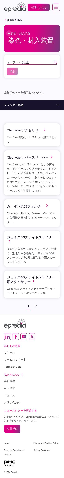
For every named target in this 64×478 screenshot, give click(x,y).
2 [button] (36, 306)
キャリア (9, 388)
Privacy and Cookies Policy (45, 443)
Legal (6, 443)
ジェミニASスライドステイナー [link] (31, 237)
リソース (9, 352)
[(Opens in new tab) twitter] (32, 337)
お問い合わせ (12, 402)
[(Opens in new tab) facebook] (16, 337)
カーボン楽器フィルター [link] (25, 206)
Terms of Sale (12, 366)
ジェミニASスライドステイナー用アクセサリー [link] (31, 279)
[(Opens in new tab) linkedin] (7, 337)
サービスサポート (15, 359)
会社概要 (9, 381)
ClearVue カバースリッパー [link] (28, 157)
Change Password (42, 450)
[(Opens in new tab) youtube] (24, 337)
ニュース (9, 395)
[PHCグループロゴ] (32, 463)
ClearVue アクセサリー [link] (24, 130)
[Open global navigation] (56, 7)
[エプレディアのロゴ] (32, 324)
